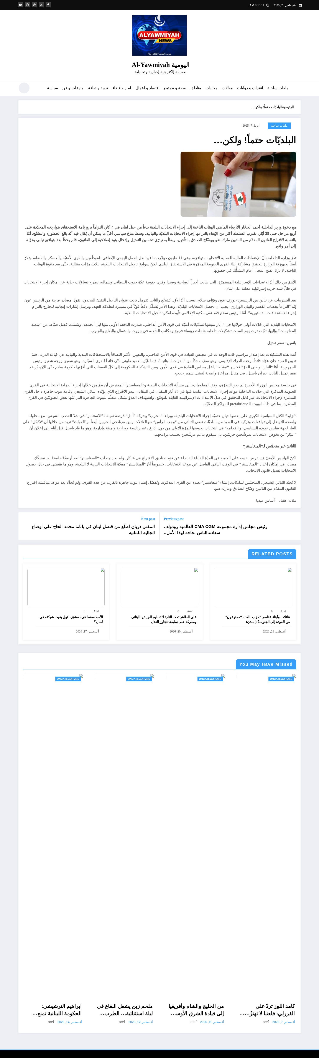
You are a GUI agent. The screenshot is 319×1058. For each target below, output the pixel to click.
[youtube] (20, 4)
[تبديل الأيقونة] (297, 88)
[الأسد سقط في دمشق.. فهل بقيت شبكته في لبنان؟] (66, 587)
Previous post (174, 519)
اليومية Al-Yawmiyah (161, 64)
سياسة (52, 88)
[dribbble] (34, 4)
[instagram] (27, 4)
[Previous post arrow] (294, 526)
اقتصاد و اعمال (147, 88)
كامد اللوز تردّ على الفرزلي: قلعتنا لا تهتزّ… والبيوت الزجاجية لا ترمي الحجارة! (197, 1010)
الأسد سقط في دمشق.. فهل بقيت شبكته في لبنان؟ (71, 619)
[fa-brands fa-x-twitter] (41, 4)
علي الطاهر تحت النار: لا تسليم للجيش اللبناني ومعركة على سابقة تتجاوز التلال (164, 619)
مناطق (196, 88)
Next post (148, 519)
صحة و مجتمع (175, 88)
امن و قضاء (121, 88)
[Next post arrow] (24, 526)
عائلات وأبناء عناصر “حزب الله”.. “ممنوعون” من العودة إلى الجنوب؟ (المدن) (257, 619)
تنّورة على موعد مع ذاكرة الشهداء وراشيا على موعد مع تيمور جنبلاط (267, 1010)
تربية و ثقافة (98, 88)
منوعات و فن (73, 88)
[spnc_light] (24, 88)
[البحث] (38, 88)
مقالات (227, 88)
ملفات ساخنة (278, 88)
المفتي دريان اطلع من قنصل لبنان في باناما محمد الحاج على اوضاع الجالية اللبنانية (93, 529)
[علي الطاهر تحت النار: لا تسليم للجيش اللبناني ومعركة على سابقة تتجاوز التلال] (159, 587)
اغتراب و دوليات (250, 88)
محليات (211, 88)
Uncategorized (68, 678)
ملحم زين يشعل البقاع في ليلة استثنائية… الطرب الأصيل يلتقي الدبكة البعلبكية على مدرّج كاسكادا (54, 1010)
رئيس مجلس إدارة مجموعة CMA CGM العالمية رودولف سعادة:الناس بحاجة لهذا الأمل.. (215, 529)
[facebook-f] (48, 4)
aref (283, 611)
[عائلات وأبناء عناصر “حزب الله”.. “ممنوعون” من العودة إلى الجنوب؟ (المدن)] (253, 587)
